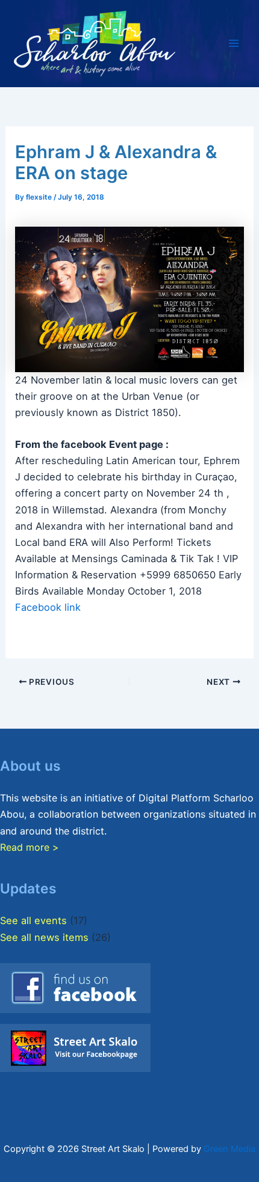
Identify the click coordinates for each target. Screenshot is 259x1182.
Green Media (229, 1149)
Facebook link (48, 607)
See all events (33, 920)
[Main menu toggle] (233, 43)
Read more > (29, 847)
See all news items (44, 937)
